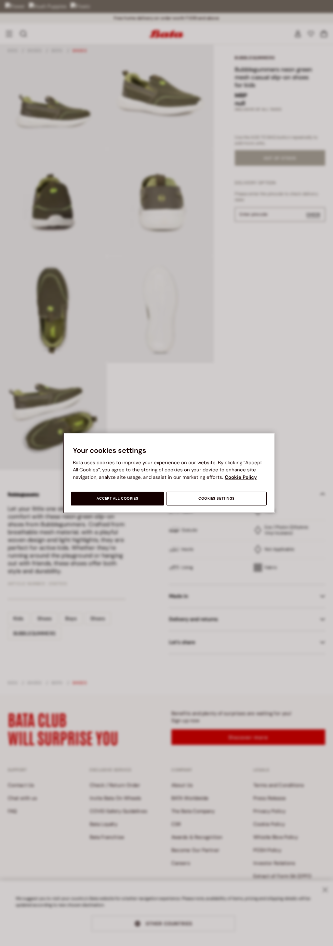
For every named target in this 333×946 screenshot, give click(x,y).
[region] (168, 473)
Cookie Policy (241, 477)
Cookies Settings (216, 498)
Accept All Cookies (117, 498)
